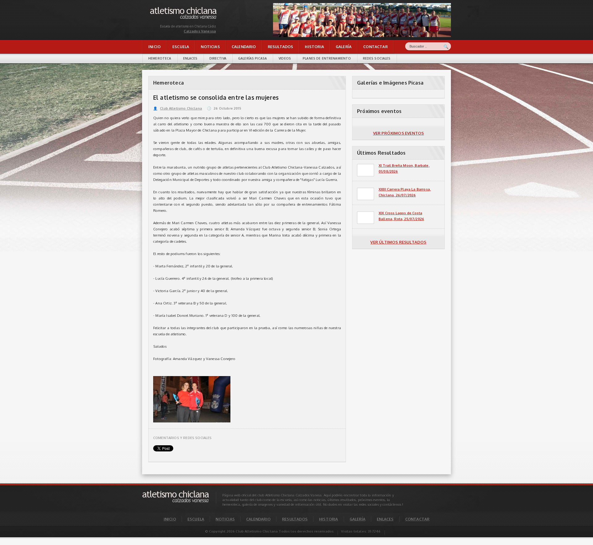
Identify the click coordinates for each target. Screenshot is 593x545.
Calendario (244, 46)
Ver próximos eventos (398, 133)
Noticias (210, 46)
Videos (285, 58)
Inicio (154, 46)
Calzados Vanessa (165, 8)
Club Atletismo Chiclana (177, 108)
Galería (343, 46)
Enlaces (190, 58)
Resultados (280, 46)
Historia (314, 46)
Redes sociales (377, 58)
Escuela (180, 46)
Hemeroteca (159, 58)
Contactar (375, 46)
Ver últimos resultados (398, 242)
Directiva (217, 58)
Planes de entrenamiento (327, 58)
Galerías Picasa (252, 58)
